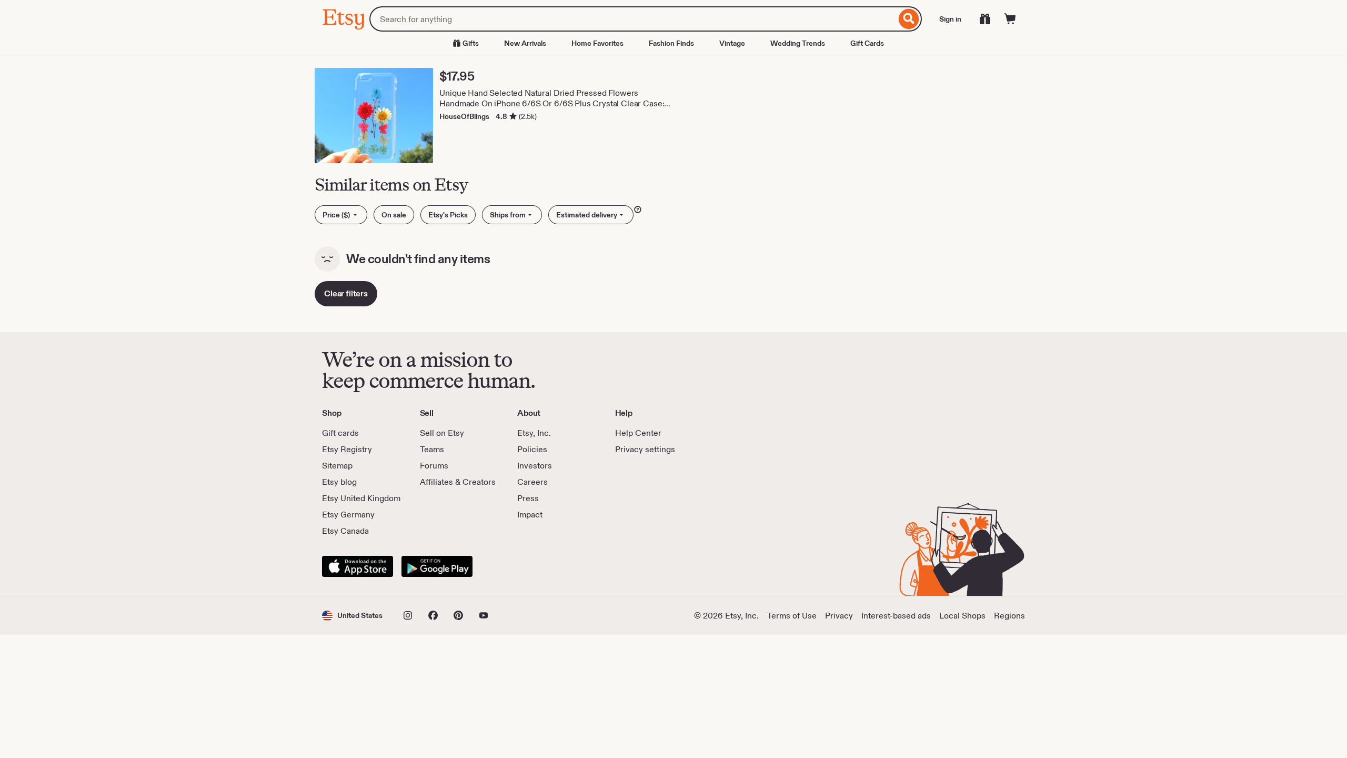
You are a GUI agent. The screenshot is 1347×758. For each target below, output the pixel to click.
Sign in (950, 19)
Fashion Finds (671, 43)
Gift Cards (867, 43)
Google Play (437, 566)
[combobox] (632, 19)
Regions (1009, 616)
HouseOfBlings (464, 116)
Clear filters (346, 293)
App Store (357, 566)
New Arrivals (525, 43)
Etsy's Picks (448, 215)
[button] (352, 615)
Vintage (732, 43)
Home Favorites (597, 43)
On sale (393, 215)
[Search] (909, 19)
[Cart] (1010, 19)
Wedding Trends (797, 43)
